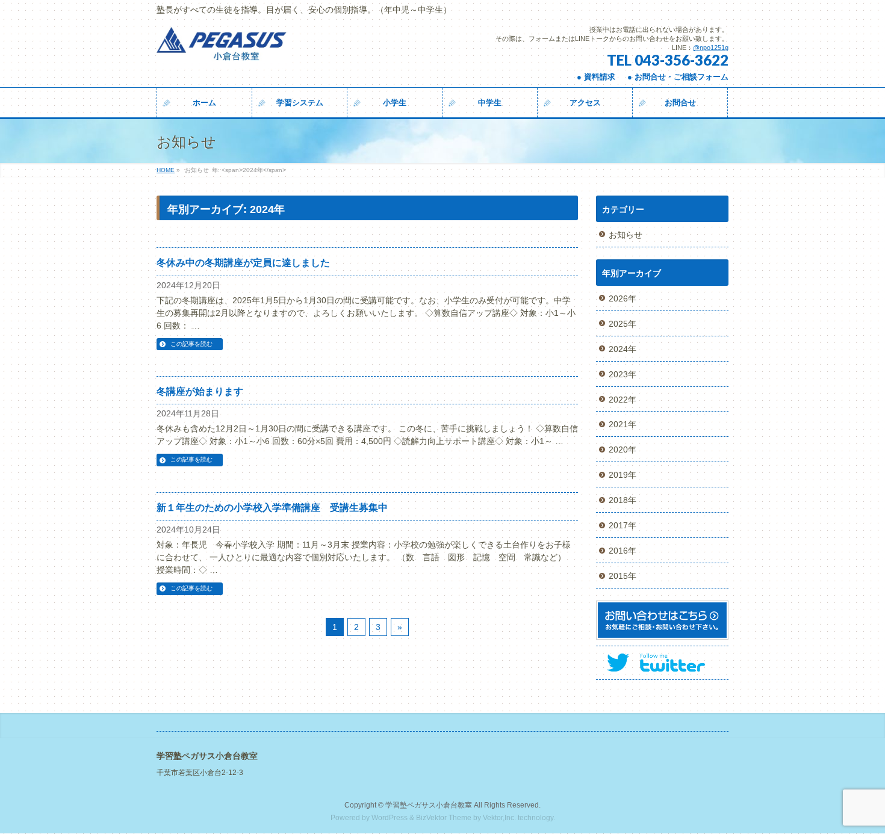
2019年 (622, 475)
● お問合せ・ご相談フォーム (677, 76)
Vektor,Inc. (499, 818)
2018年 (622, 500)
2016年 (622, 550)
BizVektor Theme (443, 818)
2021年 (622, 424)
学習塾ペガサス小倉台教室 (428, 805)
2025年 (622, 324)
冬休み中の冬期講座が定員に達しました (243, 263)
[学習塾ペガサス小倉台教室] (223, 50)
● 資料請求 (596, 76)
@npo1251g (710, 47)
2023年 (622, 374)
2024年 (622, 349)
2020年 (622, 449)
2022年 (622, 399)
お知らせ (625, 234)
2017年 (622, 525)
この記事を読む (191, 344)
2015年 (622, 576)
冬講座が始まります (200, 391)
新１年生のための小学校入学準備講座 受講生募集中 (272, 507)
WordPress (389, 818)
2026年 (622, 298)
